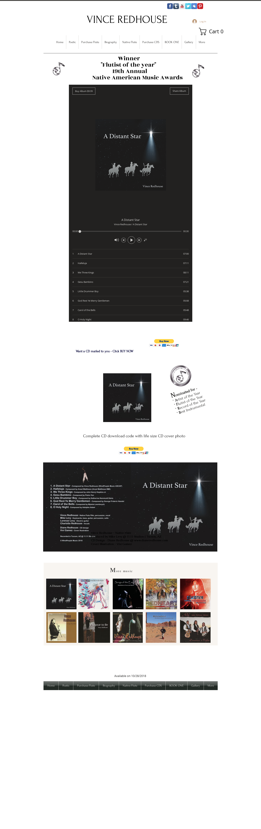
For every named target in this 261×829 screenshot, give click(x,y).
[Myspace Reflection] (194, 6)
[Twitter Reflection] (188, 6)
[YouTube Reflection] (182, 6)
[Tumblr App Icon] (176, 6)
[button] (213, 31)
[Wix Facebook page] (170, 6)
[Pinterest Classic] (200, 6)
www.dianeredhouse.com (151, 540)
